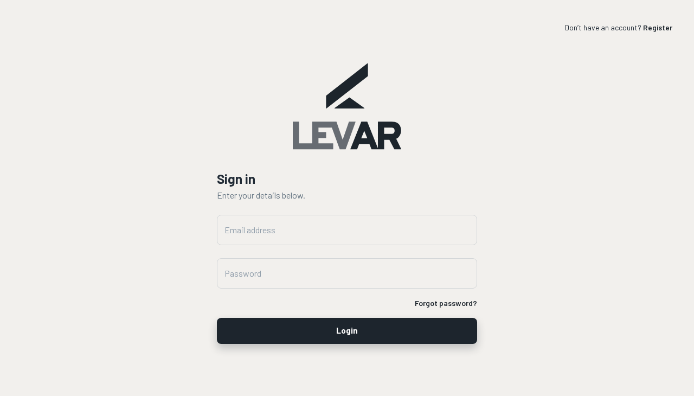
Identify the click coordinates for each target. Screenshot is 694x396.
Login (347, 330)
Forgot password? (446, 303)
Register (657, 27)
